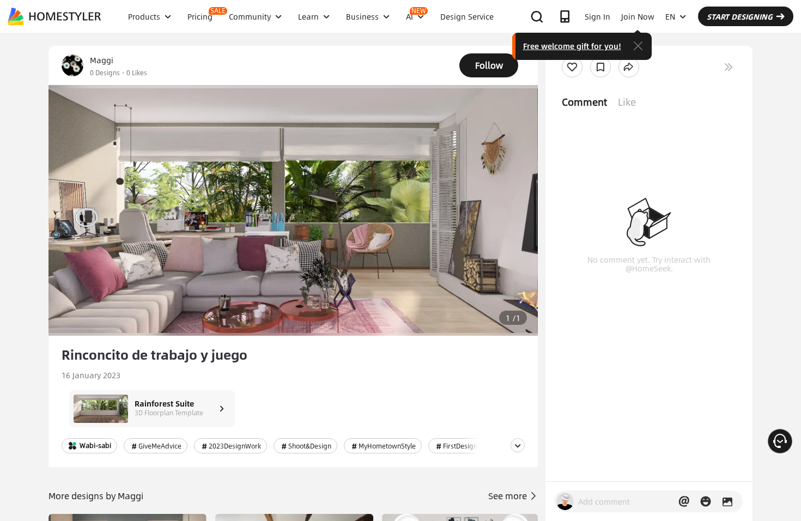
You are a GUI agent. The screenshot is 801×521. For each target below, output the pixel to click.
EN (670, 16)
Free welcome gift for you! (572, 45)
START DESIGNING (740, 16)
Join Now (637, 16)
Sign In (597, 16)
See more (508, 495)
